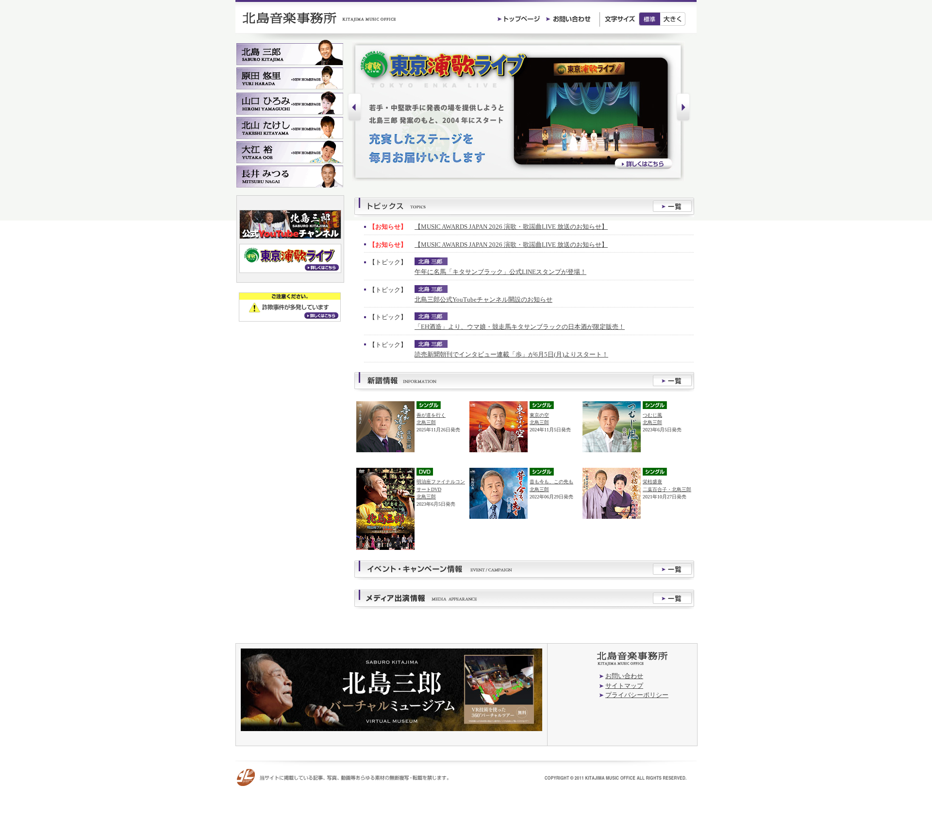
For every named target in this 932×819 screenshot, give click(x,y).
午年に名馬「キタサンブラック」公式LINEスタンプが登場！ (500, 271)
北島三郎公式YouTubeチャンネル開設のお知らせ (483, 299)
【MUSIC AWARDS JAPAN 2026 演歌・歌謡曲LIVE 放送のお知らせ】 (511, 226)
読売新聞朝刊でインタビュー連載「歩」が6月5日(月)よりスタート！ (511, 354)
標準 (649, 19)
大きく (673, 19)
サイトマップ (624, 685)
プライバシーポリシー (636, 695)
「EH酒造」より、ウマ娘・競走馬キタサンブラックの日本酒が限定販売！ (520, 326)
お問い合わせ (624, 676)
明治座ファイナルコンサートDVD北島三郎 (440, 489)
